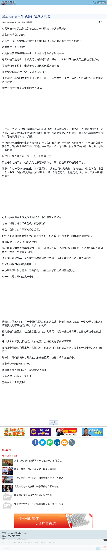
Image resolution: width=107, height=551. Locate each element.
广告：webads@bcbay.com (14, 533)
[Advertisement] (53, 9)
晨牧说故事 (26, 22)
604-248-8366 (14, 536)
